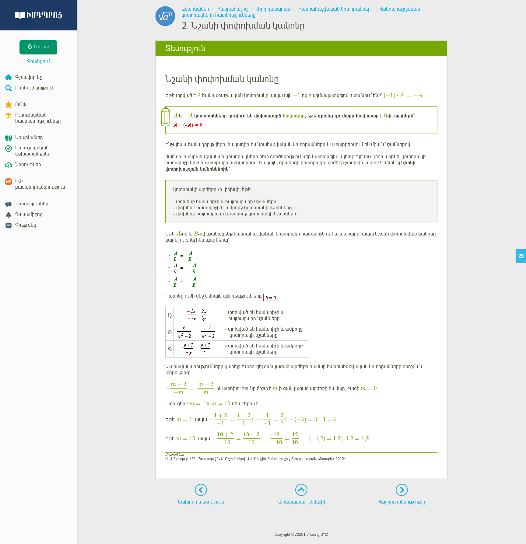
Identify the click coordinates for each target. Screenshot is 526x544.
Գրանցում (38, 61)
